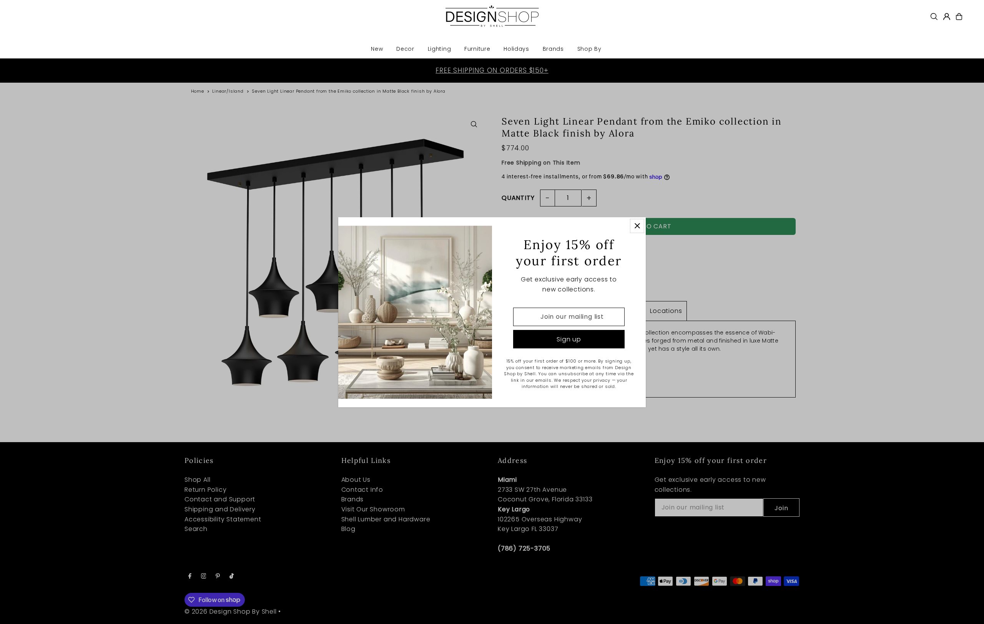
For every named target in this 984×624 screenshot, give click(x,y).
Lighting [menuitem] (439, 49)
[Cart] (959, 16)
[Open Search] (934, 16)
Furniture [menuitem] (477, 49)
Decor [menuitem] (405, 49)
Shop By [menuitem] (589, 49)
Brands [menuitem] (553, 49)
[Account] (946, 16)
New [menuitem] (377, 49)
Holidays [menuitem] (516, 49)
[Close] (637, 226)
